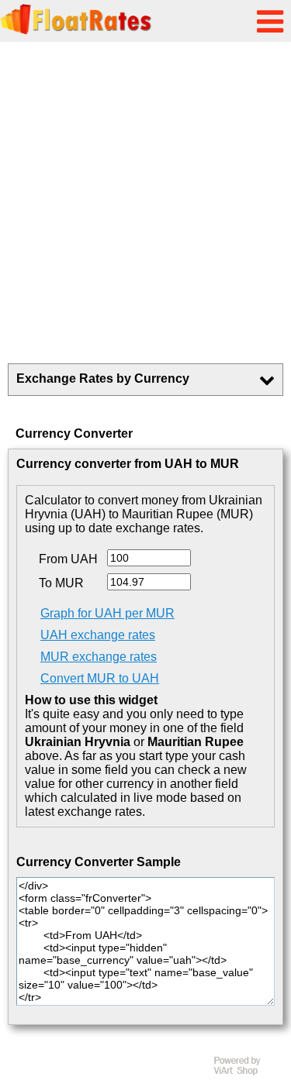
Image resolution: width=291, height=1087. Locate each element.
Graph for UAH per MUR (107, 613)
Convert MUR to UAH (99, 678)
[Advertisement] (145, 202)
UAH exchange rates (97, 635)
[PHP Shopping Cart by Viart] (244, 1071)
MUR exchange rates (98, 656)
